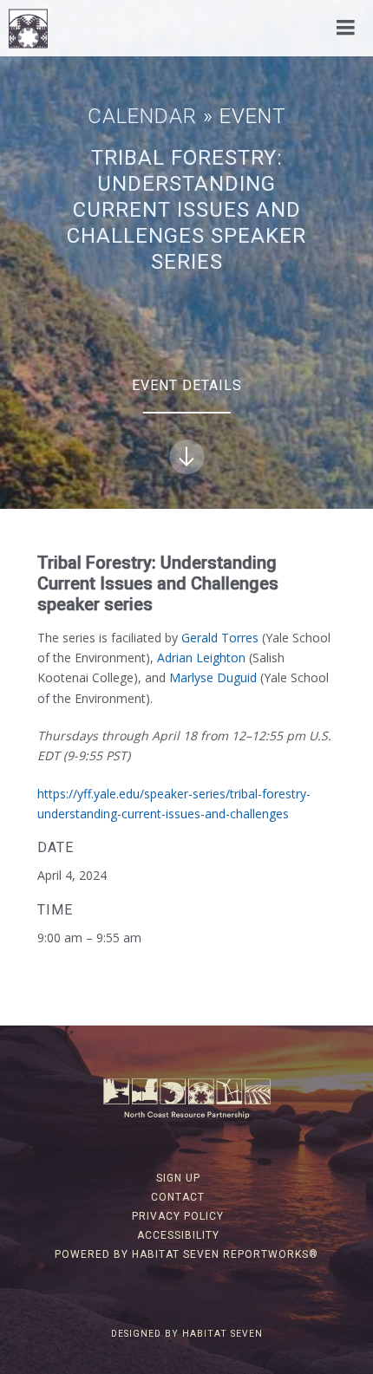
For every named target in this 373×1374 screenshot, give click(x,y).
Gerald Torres (219, 637)
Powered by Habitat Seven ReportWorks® (186, 1254)
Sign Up (178, 1178)
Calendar (142, 116)
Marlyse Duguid (214, 677)
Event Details (187, 385)
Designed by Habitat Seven (187, 1333)
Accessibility (178, 1235)
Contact (178, 1197)
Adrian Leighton (201, 657)
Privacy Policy (178, 1216)
